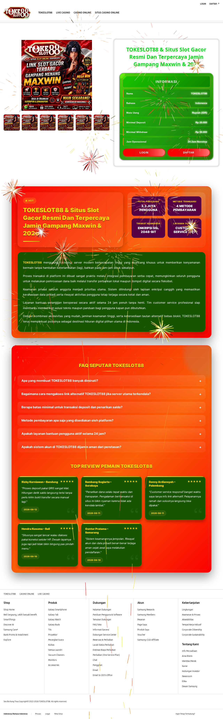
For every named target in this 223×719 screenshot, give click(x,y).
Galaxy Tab (53, 614)
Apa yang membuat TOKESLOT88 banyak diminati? (59, 380)
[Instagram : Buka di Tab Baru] (211, 714)
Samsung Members (146, 614)
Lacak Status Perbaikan (103, 644)
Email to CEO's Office (103, 675)
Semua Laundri (55, 650)
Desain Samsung (190, 686)
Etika (184, 681)
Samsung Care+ (11, 629)
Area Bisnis (187, 656)
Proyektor (52, 634)
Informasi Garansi (101, 629)
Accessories (53, 665)
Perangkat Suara (56, 639)
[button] (2, 26)
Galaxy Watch (54, 619)
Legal (47, 714)
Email (95, 670)
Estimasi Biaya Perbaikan (104, 650)
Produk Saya (143, 629)
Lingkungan (187, 609)
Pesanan (141, 619)
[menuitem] (45, 12)
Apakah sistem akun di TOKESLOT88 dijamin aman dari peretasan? (71, 447)
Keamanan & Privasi (191, 614)
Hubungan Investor (191, 671)
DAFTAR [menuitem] (213, 3)
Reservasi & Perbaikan (103, 639)
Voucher (141, 634)
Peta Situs (58, 714)
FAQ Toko (97, 624)
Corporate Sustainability (193, 634)
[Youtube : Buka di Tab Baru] (217, 714)
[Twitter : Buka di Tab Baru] (205, 714)
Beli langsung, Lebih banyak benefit (20, 614)
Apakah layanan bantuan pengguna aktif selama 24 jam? (63, 433)
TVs (49, 629)
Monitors (52, 660)
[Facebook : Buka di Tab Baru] (199, 714)
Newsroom (187, 676)
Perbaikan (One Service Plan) (106, 655)
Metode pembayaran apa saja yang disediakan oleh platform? (67, 420)
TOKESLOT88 (32, 262)
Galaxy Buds (54, 624)
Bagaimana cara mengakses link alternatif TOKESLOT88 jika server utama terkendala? (86, 394)
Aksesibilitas (187, 619)
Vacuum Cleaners (56, 655)
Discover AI (9, 624)
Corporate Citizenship (192, 629)
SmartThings (9, 619)
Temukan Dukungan (102, 619)
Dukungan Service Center (104, 634)
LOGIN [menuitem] (203, 3)
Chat (95, 660)
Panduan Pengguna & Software (107, 614)
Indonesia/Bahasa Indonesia (16, 714)
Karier (185, 666)
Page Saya (142, 624)
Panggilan (97, 665)
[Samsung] (17, 12)
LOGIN (144, 152)
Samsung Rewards (145, 609)
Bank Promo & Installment (16, 634)
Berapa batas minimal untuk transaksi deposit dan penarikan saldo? (71, 407)
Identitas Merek (189, 661)
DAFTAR (188, 152)
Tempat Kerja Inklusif (191, 624)
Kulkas (51, 644)
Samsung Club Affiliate (148, 639)
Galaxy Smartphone (57, 609)
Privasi (38, 714)
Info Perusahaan (189, 651)
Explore (7, 639)
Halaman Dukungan (102, 609)
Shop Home (9, 609)
